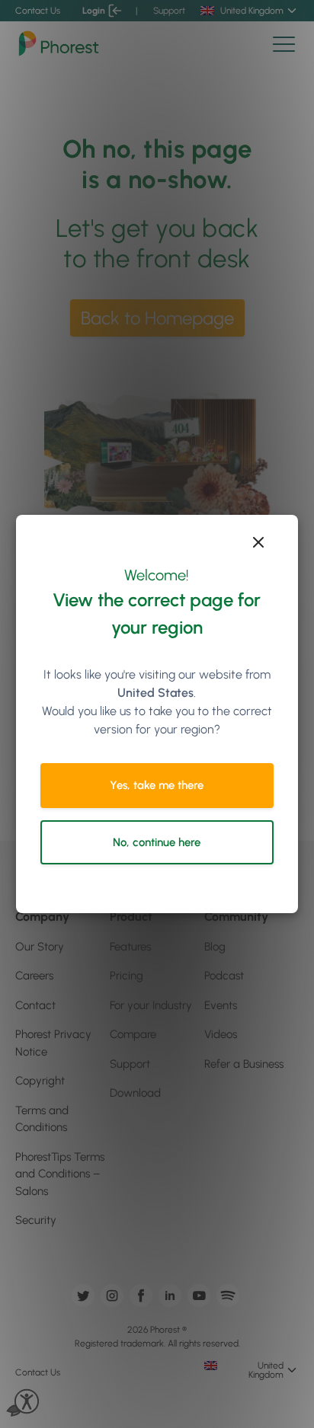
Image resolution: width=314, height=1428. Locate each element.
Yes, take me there (156, 785)
